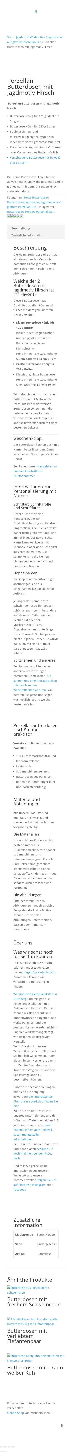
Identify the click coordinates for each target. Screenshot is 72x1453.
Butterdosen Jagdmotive (23, 202)
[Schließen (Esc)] (13, 1446)
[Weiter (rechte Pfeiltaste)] (5, 1451)
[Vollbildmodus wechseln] (5, 1446)
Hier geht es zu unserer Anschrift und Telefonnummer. (35, 471)
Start (10, 37)
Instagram (39, 1185)
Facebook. (20, 1189)
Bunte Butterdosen (36, 197)
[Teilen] (9, 1446)
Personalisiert (45, 211)
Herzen (30, 211)
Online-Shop (15, 1413)
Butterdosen (15, 211)
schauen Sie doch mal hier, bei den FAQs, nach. (33, 1153)
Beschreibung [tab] (20, 228)
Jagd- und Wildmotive (30, 37)
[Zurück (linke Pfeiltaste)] (1, 1451)
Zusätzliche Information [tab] (27, 235)
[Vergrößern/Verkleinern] (1, 1446)
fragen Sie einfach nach (39, 972)
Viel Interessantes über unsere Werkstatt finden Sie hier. (35, 1101)
